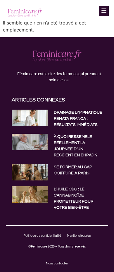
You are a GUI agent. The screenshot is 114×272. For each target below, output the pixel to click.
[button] (103, 11)
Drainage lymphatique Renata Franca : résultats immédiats (78, 118)
